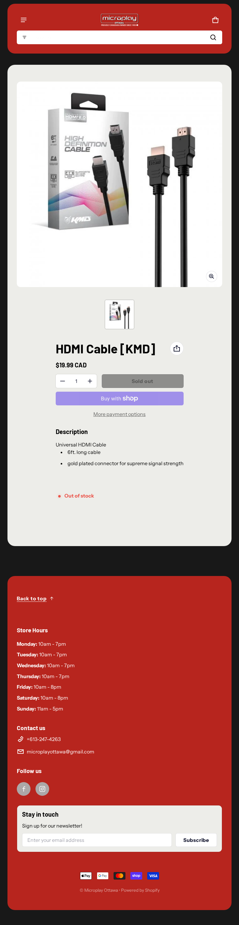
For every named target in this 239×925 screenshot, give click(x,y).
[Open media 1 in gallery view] (119, 314)
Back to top (32, 598)
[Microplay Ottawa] (119, 19)
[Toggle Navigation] (23, 20)
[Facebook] (23, 789)
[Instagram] (42, 789)
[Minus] (62, 381)
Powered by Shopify (140, 890)
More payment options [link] (119, 414)
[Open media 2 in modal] (119, 184)
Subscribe (196, 840)
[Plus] (90, 381)
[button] (119, 37)
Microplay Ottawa (101, 890)
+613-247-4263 (44, 739)
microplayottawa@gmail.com (60, 751)
